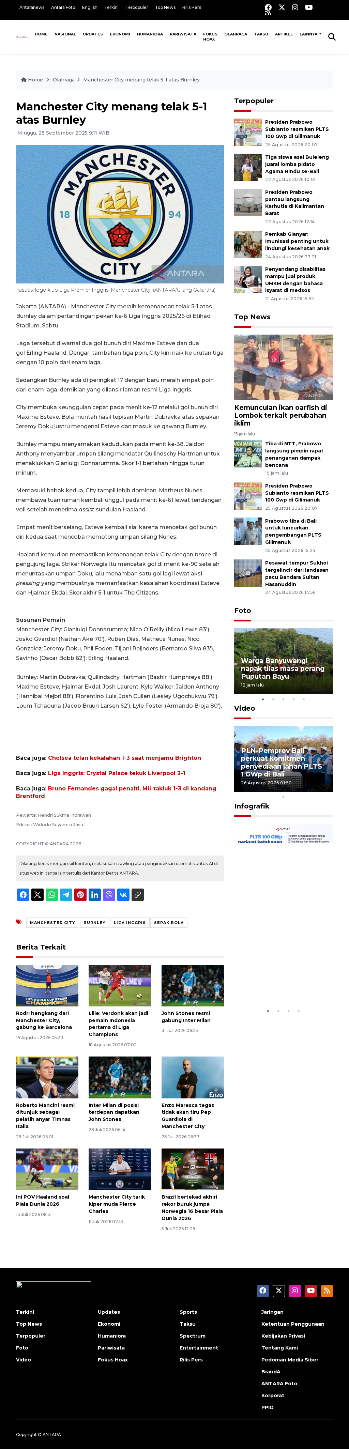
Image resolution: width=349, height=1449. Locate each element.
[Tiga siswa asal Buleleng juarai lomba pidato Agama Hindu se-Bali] (248, 167)
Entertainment (199, 1348)
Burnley (95, 922)
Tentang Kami (279, 1348)
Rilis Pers (191, 7)
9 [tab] (324, 788)
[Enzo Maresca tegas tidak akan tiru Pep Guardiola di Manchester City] (193, 1077)
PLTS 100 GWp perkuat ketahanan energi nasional (280, 979)
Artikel (284, 34)
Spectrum (193, 1336)
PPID (267, 1407)
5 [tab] (304, 699)
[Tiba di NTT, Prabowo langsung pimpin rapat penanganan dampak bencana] (248, 453)
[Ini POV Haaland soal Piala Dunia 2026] (47, 1169)
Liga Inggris (130, 922)
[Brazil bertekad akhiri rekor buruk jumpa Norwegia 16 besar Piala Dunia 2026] (193, 1169)
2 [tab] (273, 699)
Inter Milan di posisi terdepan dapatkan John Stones (114, 1112)
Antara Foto (63, 7)
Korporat (272, 1395)
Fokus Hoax (210, 37)
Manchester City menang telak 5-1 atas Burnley (141, 80)
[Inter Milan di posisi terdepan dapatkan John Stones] (120, 1077)
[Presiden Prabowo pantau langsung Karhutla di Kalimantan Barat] (248, 202)
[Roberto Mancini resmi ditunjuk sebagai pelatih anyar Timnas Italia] (47, 1077)
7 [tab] (304, 788)
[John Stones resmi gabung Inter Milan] (193, 985)
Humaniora (150, 34)
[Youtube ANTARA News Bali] (309, 7)
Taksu (261, 34)
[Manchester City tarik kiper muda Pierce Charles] (120, 1169)
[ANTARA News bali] (23, 36)
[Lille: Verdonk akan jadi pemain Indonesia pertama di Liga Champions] (120, 985)
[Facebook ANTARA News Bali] (268, 7)
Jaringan (272, 1312)
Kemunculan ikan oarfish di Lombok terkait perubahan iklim (280, 415)
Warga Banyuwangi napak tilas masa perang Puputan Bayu (282, 668)
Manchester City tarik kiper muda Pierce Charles (117, 1204)
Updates (93, 34)
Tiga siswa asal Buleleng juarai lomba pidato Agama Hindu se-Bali (297, 164)
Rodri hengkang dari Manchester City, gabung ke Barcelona (44, 1020)
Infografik (252, 806)
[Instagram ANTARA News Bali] (295, 7)
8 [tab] (314, 788)
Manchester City (52, 922)
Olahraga (235, 34)
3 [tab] (283, 699)
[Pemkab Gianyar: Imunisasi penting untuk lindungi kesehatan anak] (248, 244)
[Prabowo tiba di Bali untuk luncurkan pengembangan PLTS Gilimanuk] (248, 530)
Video (244, 708)
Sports (188, 1312)
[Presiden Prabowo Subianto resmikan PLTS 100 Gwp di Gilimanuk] (248, 131)
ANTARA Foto (279, 1384)
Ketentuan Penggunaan (292, 1324)
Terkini (111, 7)
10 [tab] (283, 796)
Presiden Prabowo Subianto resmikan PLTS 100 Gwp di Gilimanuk (297, 129)
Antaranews (31, 7)
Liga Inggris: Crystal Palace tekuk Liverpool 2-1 (116, 773)
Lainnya (309, 34)
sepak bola (169, 922)
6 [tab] (293, 788)
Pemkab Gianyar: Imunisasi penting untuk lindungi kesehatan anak (297, 241)
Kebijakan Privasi (283, 1336)
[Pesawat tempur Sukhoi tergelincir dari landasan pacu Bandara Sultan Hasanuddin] (248, 572)
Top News (165, 7)
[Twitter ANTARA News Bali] (281, 7)
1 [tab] (263, 699)
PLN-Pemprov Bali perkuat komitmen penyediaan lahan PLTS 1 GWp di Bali (281, 762)
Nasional (65, 34)
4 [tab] (293, 699)
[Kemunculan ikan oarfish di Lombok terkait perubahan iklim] (283, 367)
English (89, 7)
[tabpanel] (283, 661)
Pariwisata (183, 34)
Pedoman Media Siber (289, 1360)
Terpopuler (136, 7)
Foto (242, 610)
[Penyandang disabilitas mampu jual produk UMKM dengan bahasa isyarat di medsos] (248, 279)
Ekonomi (120, 34)
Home (41, 34)
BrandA (270, 1372)
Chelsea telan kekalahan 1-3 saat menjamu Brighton (124, 758)
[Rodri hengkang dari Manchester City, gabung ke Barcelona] (47, 985)
